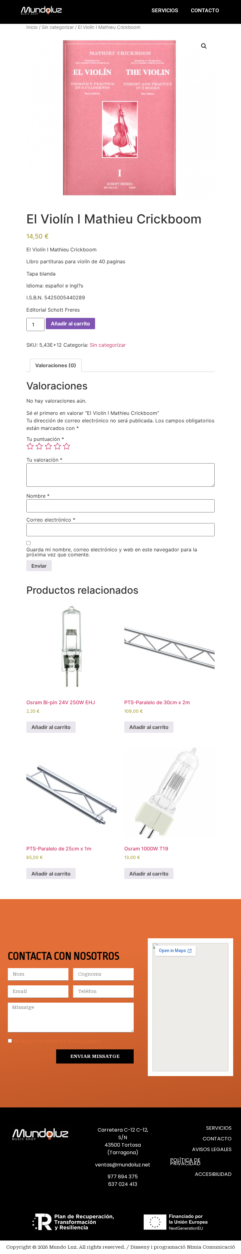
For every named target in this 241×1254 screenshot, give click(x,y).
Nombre (38, 495)
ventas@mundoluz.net (122, 1164)
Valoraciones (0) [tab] (55, 365)
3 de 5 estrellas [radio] (48, 446)
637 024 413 (122, 1184)
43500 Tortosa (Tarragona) (122, 1148)
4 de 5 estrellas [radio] (57, 446)
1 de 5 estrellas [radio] (30, 446)
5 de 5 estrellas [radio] (66, 446)
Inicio (32, 27)
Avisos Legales (212, 1149)
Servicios (165, 10)
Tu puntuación (45, 439)
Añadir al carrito (70, 323)
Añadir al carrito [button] (51, 727)
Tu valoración (44, 459)
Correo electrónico (50, 519)
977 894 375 (123, 1176)
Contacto (205, 10)
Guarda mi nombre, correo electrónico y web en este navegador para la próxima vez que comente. (111, 552)
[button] (204, 46)
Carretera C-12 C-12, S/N (123, 1133)
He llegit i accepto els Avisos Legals (57, 1041)
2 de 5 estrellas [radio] (39, 446)
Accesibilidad (213, 1174)
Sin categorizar (58, 27)
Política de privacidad (185, 1161)
